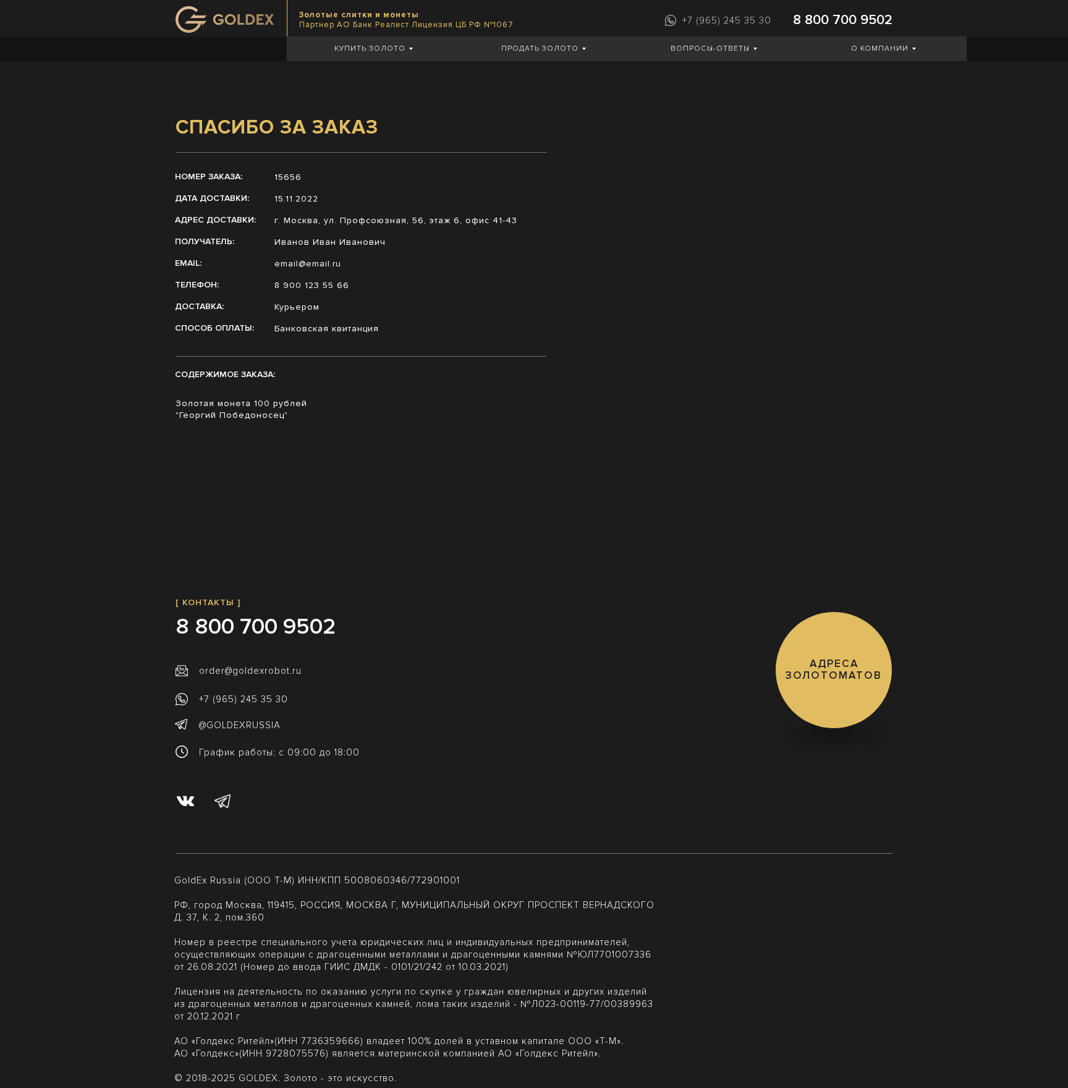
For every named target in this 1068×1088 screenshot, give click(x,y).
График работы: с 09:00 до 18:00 (279, 752)
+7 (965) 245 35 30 (726, 20)
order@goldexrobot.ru (250, 670)
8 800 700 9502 (842, 20)
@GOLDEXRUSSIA (240, 725)
